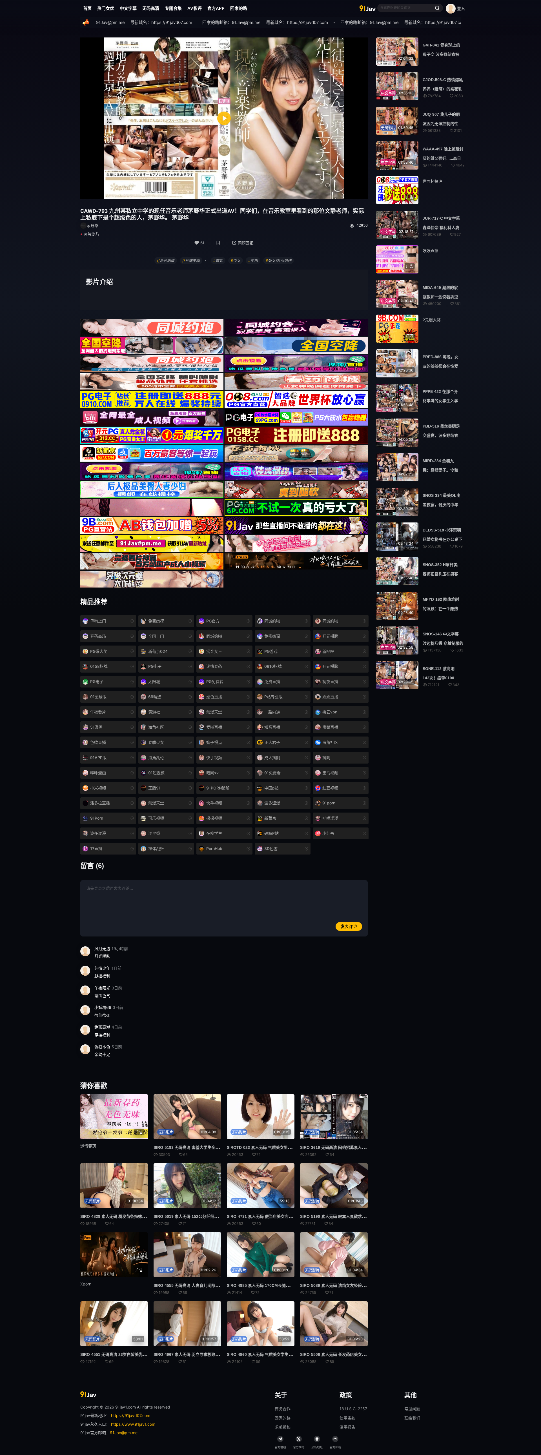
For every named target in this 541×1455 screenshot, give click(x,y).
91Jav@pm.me (124, 1432)
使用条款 (347, 1418)
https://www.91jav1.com (133, 1424)
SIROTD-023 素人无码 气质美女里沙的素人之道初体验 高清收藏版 (285, 1147)
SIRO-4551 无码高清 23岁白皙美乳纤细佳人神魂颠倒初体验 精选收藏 (141, 1354)
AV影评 (194, 8)
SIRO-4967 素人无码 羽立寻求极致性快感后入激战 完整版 (205, 1354)
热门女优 (105, 8)
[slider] (190, 191)
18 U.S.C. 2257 (353, 1408)
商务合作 (283, 1408)
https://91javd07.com (130, 1415)
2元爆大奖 (432, 319)
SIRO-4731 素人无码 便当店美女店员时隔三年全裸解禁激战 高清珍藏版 (290, 1216)
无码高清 (150, 8)
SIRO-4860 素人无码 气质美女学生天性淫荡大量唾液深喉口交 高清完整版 (292, 1354)
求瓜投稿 (283, 1427)
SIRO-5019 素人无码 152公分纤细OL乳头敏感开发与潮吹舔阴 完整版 (215, 1216)
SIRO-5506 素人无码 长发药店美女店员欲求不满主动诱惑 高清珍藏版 (361, 1354)
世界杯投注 (432, 181)
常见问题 (412, 1408)
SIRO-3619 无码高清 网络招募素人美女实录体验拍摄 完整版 (353, 1147)
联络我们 (412, 1418)
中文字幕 (128, 8)
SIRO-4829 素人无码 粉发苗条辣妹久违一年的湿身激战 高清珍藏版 (139, 1216)
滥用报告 (347, 1427)
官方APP (216, 8)
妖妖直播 (430, 250)
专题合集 (173, 8)
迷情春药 (88, 1145)
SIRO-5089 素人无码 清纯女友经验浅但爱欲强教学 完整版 (351, 1285)
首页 (87, 8)
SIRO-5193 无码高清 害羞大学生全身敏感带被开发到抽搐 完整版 (211, 1147)
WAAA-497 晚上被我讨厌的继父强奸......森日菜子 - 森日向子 (443, 158)
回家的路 (238, 8)
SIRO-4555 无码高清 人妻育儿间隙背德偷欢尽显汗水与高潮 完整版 (213, 1285)
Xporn (85, 1284)
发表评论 (348, 926)
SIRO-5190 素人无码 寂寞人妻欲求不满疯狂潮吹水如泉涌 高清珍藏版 (361, 1216)
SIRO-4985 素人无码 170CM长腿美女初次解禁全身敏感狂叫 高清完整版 (290, 1285)
